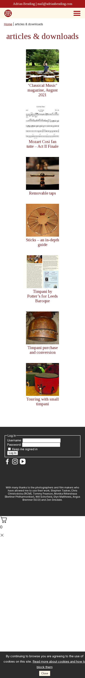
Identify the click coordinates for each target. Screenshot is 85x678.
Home (8, 24)
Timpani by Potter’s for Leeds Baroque (42, 296)
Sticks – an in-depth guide (42, 242)
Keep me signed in (25, 449)
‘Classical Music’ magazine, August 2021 (42, 90)
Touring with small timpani (42, 401)
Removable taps (42, 193)
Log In (12, 453)
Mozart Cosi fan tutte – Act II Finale (42, 144)
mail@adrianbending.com (54, 4)
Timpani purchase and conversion (42, 350)
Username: (14, 440)
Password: (14, 444)
